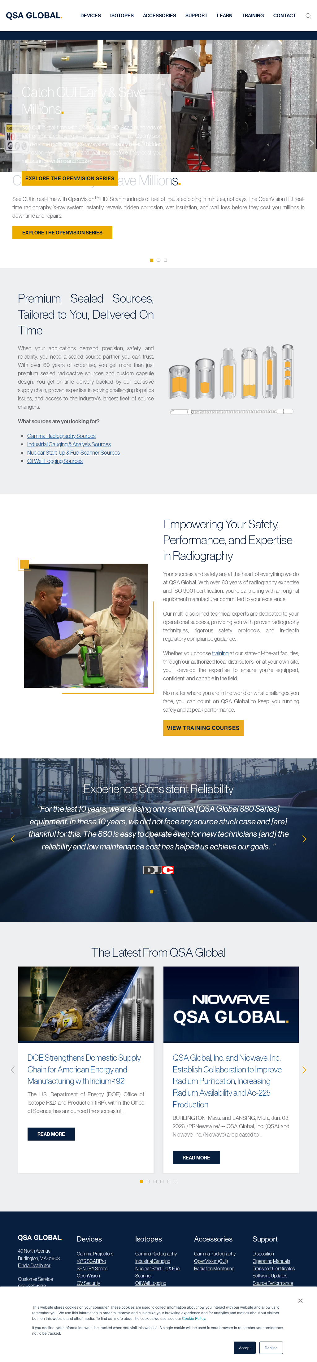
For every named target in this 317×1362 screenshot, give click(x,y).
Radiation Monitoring (214, 1268)
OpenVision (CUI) (211, 1261)
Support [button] (196, 15)
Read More (51, 1134)
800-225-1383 (32, 1286)
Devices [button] (90, 15)
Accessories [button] (159, 15)
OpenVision (88, 1276)
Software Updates (270, 1276)
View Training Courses (203, 727)
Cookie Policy (193, 1318)
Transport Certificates (274, 1268)
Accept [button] (244, 1347)
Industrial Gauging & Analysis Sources (69, 444)
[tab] (151, 260)
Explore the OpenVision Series (70, 178)
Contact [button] (284, 15)
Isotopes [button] (122, 15)
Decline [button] (271, 1347)
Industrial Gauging (152, 1261)
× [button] (300, 1298)
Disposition (263, 1254)
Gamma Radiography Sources (61, 435)
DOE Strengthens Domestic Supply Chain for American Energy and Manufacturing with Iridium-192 (84, 1069)
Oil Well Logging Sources (55, 461)
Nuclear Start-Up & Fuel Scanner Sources (73, 452)
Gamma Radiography (156, 1254)
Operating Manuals (271, 1261)
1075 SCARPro (91, 1261)
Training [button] (253, 15)
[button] (308, 15)
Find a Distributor (34, 1265)
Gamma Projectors (95, 1254)
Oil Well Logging (150, 1283)
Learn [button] (224, 15)
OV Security (88, 1283)
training (220, 653)
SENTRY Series (92, 1268)
